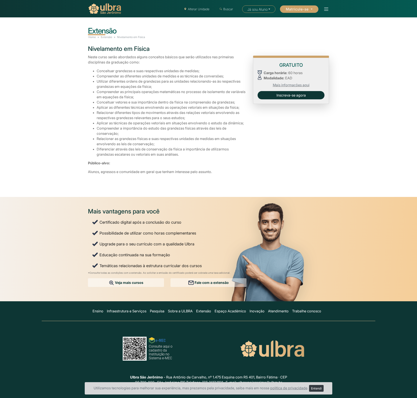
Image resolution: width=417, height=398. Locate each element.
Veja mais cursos (128, 282)
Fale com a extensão (211, 282)
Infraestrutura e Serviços (126, 311)
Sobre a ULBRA (180, 311)
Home (92, 37)
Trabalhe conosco (306, 311)
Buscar (228, 9)
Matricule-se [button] (298, 9)
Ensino (98, 311)
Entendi (316, 388)
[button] (325, 9)
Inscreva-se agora (291, 95)
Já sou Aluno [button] (257, 9)
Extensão (106, 37)
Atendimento (278, 311)
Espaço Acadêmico (230, 311)
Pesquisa (157, 311)
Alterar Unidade (198, 9)
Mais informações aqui (291, 85)
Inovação (257, 311)
